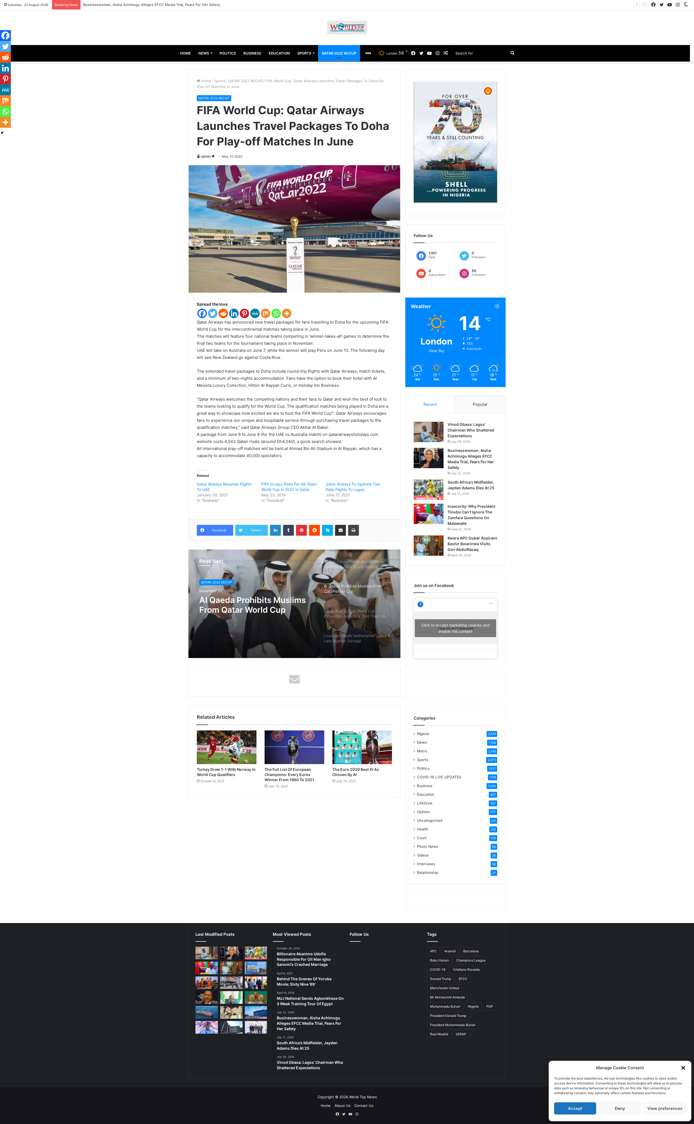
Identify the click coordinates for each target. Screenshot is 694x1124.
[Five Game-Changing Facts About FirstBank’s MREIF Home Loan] (256, 1027)
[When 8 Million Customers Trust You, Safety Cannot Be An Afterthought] (256, 968)
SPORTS (304, 53)
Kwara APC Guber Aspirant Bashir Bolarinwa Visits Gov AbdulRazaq (472, 544)
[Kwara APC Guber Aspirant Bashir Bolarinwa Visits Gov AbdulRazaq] (429, 545)
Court (422, 838)
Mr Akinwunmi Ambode (447, 997)
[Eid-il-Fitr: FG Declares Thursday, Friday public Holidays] (231, 997)
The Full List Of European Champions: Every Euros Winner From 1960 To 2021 (289, 774)
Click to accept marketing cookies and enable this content (455, 628)
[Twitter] (212, 313)
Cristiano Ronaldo (466, 969)
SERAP (461, 1034)
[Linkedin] (234, 313)
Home (205, 81)
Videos (423, 855)
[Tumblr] (288, 530)
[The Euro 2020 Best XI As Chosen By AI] (362, 747)
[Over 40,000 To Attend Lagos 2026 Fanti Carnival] (206, 982)
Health (422, 829)
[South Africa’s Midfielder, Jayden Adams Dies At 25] (429, 490)
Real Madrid (439, 1034)
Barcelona (471, 951)
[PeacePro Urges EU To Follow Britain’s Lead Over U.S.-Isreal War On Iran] (231, 1027)
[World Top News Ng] (347, 27)
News (422, 742)
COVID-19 (437, 969)
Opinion (423, 812)
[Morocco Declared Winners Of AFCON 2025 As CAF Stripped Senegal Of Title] (256, 997)
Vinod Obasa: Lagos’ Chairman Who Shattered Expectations (471, 430)
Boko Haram (439, 960)
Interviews (426, 864)
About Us (343, 1105)
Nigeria (423, 734)
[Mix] (265, 313)
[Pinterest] (244, 313)
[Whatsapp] (276, 313)
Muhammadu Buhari (445, 1006)
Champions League (471, 960)
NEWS (203, 53)
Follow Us (359, 934)
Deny (620, 1108)
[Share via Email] (340, 530)
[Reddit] (223, 313)
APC (433, 951)
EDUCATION (279, 53)
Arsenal (450, 951)
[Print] (353, 530)
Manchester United (444, 988)
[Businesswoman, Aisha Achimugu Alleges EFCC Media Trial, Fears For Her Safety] (429, 458)
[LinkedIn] (275, 530)
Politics (423, 768)
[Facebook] (202, 313)
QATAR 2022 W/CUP (339, 53)
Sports (219, 81)
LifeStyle (424, 803)
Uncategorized (429, 820)
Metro (422, 751)
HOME (185, 53)
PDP (489, 1006)
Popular (480, 404)
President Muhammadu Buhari (452, 1025)
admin (206, 156)
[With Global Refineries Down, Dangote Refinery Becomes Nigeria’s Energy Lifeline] (256, 1012)
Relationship (427, 872)
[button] (683, 1068)
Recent (430, 404)
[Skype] (327, 530)
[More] (286, 313)
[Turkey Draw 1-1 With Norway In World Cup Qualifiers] (226, 747)
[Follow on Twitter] (212, 156)
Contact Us (363, 1105)
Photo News (427, 846)
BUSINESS (252, 53)
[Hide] (2, 133)
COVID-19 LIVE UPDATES (439, 777)
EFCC (463, 979)
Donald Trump (440, 979)
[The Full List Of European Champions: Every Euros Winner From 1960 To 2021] (294, 747)
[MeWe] (255, 313)
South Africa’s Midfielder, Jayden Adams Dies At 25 (126, 4)
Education (425, 794)
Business (424, 786)
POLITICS (228, 53)
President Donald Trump (448, 1016)
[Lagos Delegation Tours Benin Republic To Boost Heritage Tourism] (256, 982)
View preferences (664, 1108)
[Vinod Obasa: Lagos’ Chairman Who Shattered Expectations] (429, 432)
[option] (294, 604)
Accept (575, 1108)
